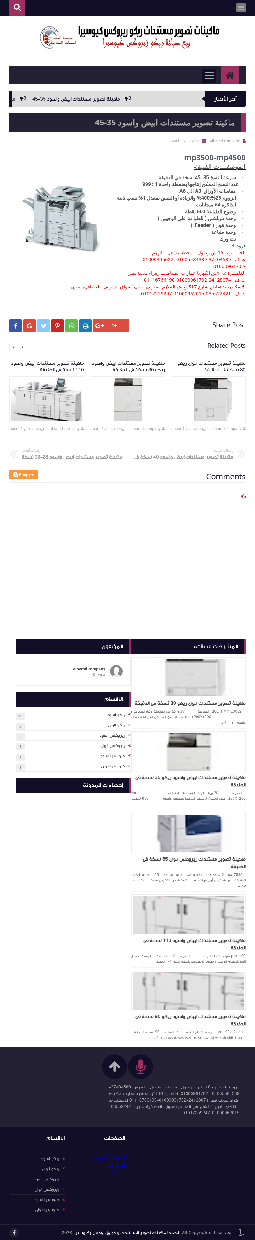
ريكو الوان (116, 725)
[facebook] (14, 1232)
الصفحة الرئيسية (108, 1157)
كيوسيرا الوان (113, 766)
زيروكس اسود (112, 735)
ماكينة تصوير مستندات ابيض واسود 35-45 (94, 99)
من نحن (117, 1172)
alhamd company (226, 428)
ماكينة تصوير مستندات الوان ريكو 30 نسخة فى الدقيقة (190, 703)
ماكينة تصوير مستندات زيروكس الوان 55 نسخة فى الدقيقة (194, 863)
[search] (17, 8)
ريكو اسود (116, 715)
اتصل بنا (117, 1164)
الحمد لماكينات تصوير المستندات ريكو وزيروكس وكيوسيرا (127, 1233)
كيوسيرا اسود (112, 756)
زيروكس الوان (112, 746)
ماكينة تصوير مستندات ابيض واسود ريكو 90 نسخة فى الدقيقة (190, 1020)
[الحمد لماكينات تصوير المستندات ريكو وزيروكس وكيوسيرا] (131, 37)
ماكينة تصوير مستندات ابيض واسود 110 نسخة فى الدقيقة (194, 944)
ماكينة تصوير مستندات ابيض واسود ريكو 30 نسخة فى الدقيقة (190, 781)
